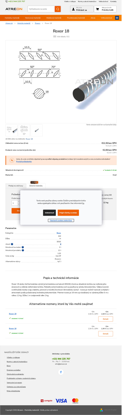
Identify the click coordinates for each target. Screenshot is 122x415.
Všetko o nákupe (70, 1)
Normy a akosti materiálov (87, 1)
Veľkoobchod (103, 1)
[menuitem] (12, 18)
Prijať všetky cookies (68, 212)
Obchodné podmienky (15, 374)
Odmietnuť (49, 212)
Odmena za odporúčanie (16, 387)
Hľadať (58, 9)
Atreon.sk (9, 23)
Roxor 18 (29, 139)
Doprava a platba (13, 370)
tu (83, 203)
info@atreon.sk (61, 364)
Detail (105, 319)
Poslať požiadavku (24, 161)
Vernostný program (14, 382)
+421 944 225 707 (61, 358)
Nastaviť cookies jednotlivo (61, 220)
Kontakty (113, 1)
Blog (8, 366)
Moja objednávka (13, 391)
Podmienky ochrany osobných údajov (21, 378)
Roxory (60, 233)
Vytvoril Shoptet (110, 410)
